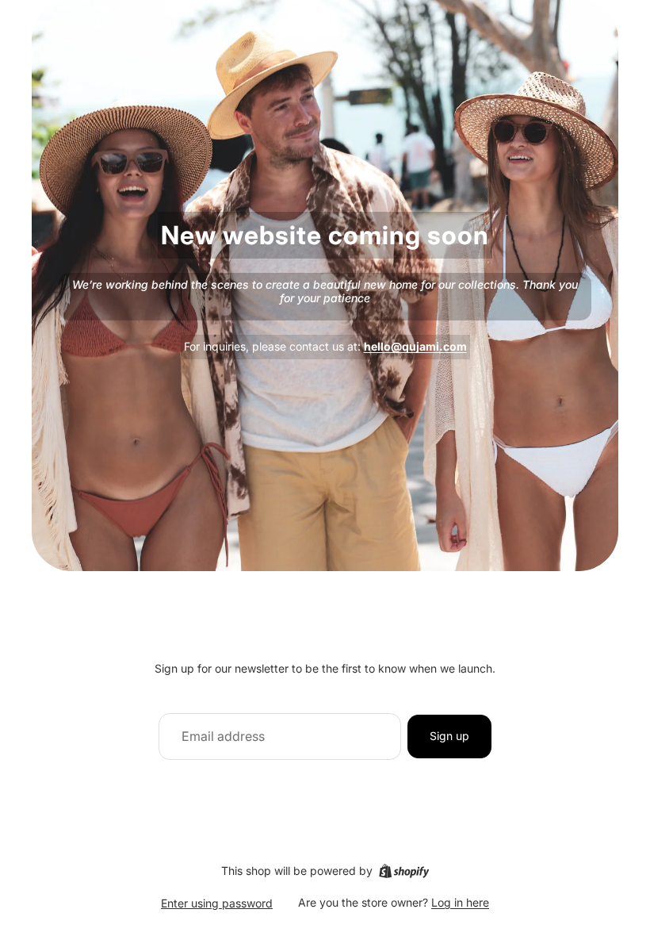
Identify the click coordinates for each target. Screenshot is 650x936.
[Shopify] (404, 871)
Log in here (460, 902)
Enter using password (217, 903)
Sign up (449, 735)
